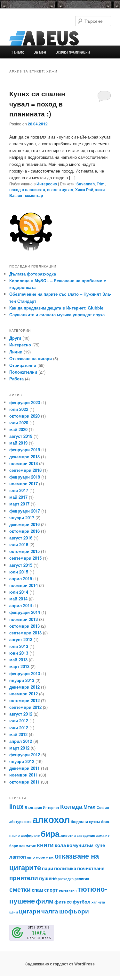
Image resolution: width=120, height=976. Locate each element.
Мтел (90, 807)
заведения (86, 835)
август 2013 (20, 639)
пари (47, 868)
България (33, 807)
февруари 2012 (24, 754)
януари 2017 (21, 517)
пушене (48, 878)
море (40, 857)
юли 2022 (18, 409)
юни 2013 (18, 653)
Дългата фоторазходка (32, 274)
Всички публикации (72, 52)
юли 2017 (18, 490)
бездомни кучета (85, 821)
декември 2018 (24, 457)
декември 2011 (24, 768)
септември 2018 (25, 470)
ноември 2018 (23, 463)
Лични (15, 352)
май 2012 (18, 734)
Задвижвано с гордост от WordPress (60, 964)
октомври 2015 (24, 551)
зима (100, 835)
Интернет (51, 807)
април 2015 (20, 578)
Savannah (85, 184)
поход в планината (27, 189)
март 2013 (19, 666)
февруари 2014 (24, 612)
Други (15, 338)
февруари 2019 (24, 449)
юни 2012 (18, 728)
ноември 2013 (23, 619)
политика (65, 868)
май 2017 (18, 497)
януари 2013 (21, 680)
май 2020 (18, 429)
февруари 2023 (24, 402)
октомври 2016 (24, 531)
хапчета (98, 902)
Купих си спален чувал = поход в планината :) (37, 103)
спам (37, 889)
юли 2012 (18, 720)
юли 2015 (18, 572)
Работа (16, 379)
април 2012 (20, 741)
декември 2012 (24, 687)
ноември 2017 (23, 483)
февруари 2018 (24, 477)
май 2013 (18, 660)
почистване (90, 868)
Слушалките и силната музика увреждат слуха (57, 314)
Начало (17, 52)
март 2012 (19, 748)
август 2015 (20, 565)
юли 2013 (18, 646)
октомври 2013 (24, 626)
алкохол (51, 819)
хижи (100, 189)
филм (44, 901)
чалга (49, 911)
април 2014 (20, 605)
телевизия (67, 890)
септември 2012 (25, 707)
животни (68, 835)
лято (31, 857)
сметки (20, 889)
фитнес (63, 901)
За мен (40, 52)
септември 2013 (25, 633)
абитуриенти (20, 821)
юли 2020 (18, 423)
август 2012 (20, 714)
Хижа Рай (84, 189)
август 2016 (20, 538)
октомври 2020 (24, 416)
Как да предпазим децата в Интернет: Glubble (56, 308)
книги (45, 844)
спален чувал (60, 189)
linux (16, 806)
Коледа (71, 806)
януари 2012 (21, 761)
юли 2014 (18, 592)
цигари (29, 911)
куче (99, 845)
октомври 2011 (24, 782)
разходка (66, 878)
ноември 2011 (23, 775)
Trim (101, 184)
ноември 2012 (23, 694)
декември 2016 (24, 524)
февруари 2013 (24, 673)
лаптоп (17, 856)
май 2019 (18, 443)
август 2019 (20, 436)
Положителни (23, 372)
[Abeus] (60, 38)
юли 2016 (18, 544)
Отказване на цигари (30, 358)
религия (82, 878)
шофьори (74, 911)
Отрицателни (22, 365)
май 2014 (18, 599)
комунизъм (80, 845)
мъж (49, 857)
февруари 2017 (24, 511)
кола (60, 845)
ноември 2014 (23, 585)
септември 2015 (25, 558)
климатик (27, 845)
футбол (82, 901)
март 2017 (19, 504)
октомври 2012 (24, 700)
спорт (51, 889)
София (103, 807)
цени (13, 912)
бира (50, 833)
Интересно (46, 184)
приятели (23, 877)
